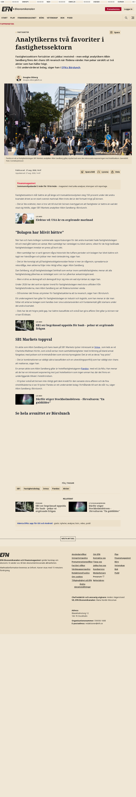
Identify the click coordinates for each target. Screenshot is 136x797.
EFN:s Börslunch (70, 67)
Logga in (128, 9)
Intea (97, 347)
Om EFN (96, 554)
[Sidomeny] (132, 17)
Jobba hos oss (99, 565)
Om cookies (77, 576)
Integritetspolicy (80, 558)
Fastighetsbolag (31, 488)
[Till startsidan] (18, 9)
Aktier (66, 488)
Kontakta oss (99, 558)
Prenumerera (113, 9)
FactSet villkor (78, 565)
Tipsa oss (97, 561)
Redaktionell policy (81, 573)
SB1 (18, 488)
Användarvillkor (79, 554)
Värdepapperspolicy (81, 569)
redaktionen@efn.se (94, 623)
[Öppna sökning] (126, 17)
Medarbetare (99, 573)
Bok (116, 569)
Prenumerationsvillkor (82, 561)
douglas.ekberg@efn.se (32, 80)
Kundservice (99, 569)
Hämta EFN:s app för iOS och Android (34, 523)
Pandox (85, 368)
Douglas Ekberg (30, 77)
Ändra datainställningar (82, 585)
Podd (117, 573)
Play (116, 554)
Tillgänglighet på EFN (82, 580)
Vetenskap (120, 565)
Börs (117, 561)
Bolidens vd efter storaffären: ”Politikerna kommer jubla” (94, 24)
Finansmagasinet (123, 558)
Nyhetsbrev (98, 580)
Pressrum (97, 576)
